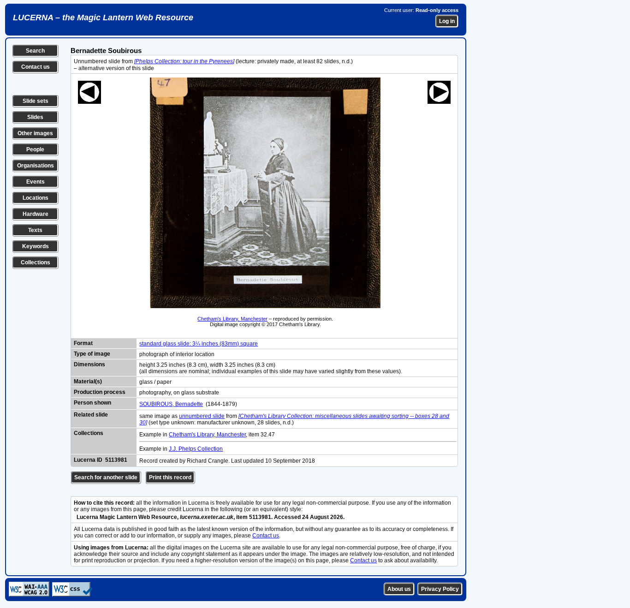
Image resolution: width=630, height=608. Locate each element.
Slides (35, 117)
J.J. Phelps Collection (196, 449)
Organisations (35, 165)
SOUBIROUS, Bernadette (171, 404)
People (35, 149)
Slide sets (35, 101)
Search (35, 51)
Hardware (35, 214)
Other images (35, 133)
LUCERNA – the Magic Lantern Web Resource (103, 17)
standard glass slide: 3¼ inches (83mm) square (198, 343)
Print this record (170, 477)
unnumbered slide (202, 416)
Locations (35, 198)
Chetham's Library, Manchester (232, 319)
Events (35, 182)
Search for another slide (105, 477)
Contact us (35, 67)
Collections (35, 262)
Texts (35, 230)
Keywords (35, 246)
